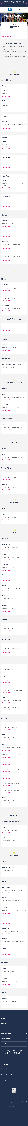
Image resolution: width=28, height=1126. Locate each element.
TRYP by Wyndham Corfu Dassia (10, 628)
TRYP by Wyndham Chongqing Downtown (12, 288)
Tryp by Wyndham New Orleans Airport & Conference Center (12, 145)
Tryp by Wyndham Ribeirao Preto (10, 931)
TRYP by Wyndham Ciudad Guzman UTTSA (12, 234)
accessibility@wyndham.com (6, 1108)
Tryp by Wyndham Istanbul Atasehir (10, 783)
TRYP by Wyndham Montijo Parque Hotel (12, 690)
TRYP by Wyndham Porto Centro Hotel (11, 700)
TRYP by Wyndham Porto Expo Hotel (11, 707)
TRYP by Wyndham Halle (8, 567)
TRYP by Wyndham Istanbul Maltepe (11, 769)
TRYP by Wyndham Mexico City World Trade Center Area (12, 245)
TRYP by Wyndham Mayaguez (9, 487)
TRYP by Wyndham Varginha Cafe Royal (12, 952)
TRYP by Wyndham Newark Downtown (11, 165)
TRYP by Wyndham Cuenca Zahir (10, 971)
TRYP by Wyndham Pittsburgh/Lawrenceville (12, 204)
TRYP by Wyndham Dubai (8, 840)
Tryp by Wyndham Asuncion (9, 1001)
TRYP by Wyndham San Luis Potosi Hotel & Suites (12, 257)
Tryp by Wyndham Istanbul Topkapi (10, 790)
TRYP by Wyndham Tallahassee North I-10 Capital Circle (12, 104)
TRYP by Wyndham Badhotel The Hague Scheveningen (12, 649)
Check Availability (6, 96)
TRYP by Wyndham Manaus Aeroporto (11, 921)
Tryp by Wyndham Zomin (8, 367)
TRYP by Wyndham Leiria (8, 669)
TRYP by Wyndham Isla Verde (9, 477)
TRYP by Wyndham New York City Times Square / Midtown (13, 184)
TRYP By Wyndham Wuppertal (9, 608)
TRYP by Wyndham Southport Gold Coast (12, 407)
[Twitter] (14, 1053)
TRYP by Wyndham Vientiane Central (11, 328)
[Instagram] (21, 1053)
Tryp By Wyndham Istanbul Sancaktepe (11, 776)
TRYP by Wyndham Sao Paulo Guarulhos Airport (14, 911)
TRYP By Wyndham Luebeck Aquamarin (11, 588)
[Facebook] (8, 1053)
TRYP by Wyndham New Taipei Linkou (11, 308)
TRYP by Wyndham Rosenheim (9, 598)
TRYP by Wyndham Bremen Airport (10, 557)
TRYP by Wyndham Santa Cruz (9, 870)
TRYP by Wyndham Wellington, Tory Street (12, 427)
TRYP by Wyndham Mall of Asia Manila (11, 348)
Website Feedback (14, 1058)
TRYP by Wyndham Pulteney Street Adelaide (13, 397)
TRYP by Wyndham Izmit (8, 800)
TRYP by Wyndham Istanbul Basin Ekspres (12, 754)
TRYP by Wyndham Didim (8, 737)
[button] (1, 3)
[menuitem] (1, 9)
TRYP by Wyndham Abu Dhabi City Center (12, 830)
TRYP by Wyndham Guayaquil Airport (11, 982)
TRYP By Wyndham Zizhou (8, 298)
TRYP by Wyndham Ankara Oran (10, 727)
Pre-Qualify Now (14, 5)
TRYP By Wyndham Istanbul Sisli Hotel (11, 747)
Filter (14, 31)
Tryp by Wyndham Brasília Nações (10, 900)
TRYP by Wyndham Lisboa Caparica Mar (12, 680)
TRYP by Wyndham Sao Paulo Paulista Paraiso (13, 941)
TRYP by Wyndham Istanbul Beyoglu (11, 762)
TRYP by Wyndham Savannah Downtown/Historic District (14, 125)
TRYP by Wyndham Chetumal (9, 224)
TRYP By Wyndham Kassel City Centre (11, 578)
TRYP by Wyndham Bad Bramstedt (10, 547)
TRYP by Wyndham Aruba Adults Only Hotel (12, 457)
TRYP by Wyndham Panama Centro (10, 517)
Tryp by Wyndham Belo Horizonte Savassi (12, 890)
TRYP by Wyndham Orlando (9, 93)
